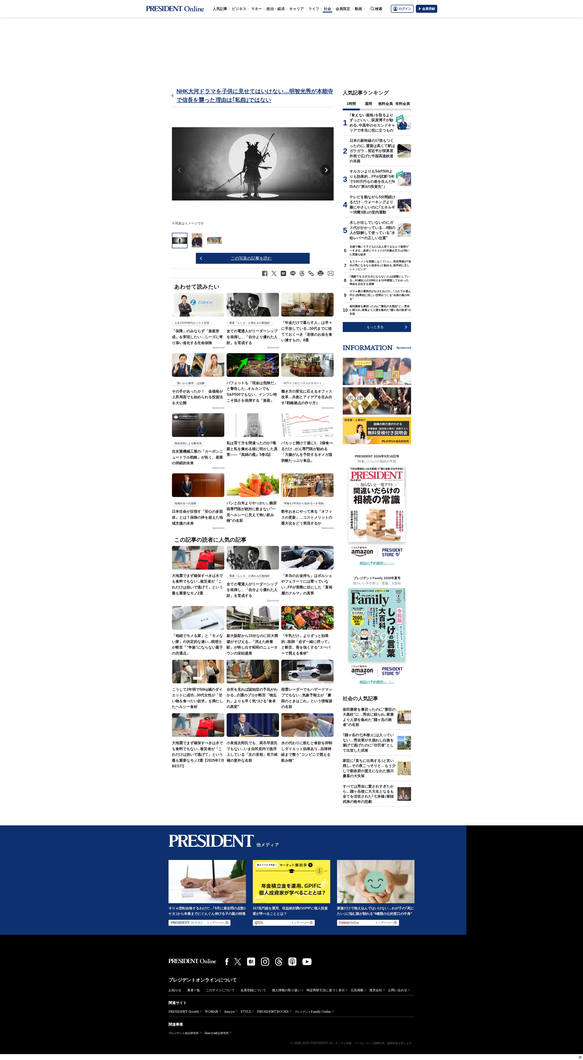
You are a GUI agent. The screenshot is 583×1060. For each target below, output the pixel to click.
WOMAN (211, 1011)
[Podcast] (292, 961)
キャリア (296, 9)
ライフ (313, 9)
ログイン (405, 8)
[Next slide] (325, 170)
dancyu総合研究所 (217, 1033)
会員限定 (343, 9)
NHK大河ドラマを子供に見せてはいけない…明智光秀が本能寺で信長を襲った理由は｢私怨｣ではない (254, 95)
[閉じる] (580, 1057)
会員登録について (253, 990)
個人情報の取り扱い (286, 990)
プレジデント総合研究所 (184, 1033)
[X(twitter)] (237, 961)
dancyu (229, 1011)
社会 (327, 9)
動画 (358, 9)
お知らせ (175, 990)
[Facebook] (226, 961)
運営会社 (375, 990)
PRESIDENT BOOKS (273, 1011)
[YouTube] (307, 961)
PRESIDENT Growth (184, 1011)
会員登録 (428, 8)
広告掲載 (357, 990)
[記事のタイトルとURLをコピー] (311, 273)
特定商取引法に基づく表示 (326, 990)
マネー (256, 9)
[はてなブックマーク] (251, 962)
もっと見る (375, 327)
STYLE (245, 1011)
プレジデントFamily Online (312, 1011)
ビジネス (239, 9)
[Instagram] (265, 962)
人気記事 (220, 9)
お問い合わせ (397, 990)
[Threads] (278, 962)
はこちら (377, 563)
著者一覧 (193, 990)
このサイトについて (220, 990)
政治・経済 (275, 9)
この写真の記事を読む (251, 258)
